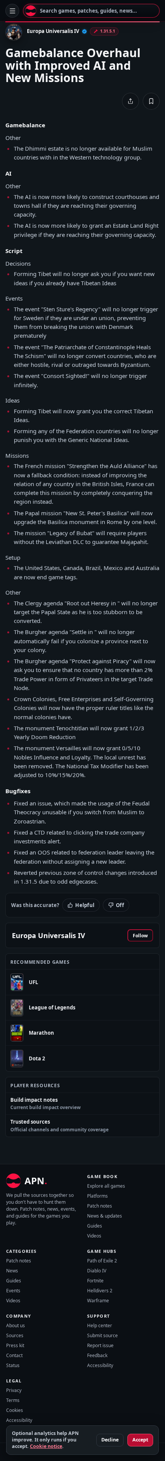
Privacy (13, 1390)
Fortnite (95, 1280)
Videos (94, 1236)
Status (13, 1365)
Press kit (15, 1345)
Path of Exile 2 (102, 1260)
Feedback (97, 1355)
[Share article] (130, 101)
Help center (99, 1325)
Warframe (98, 1300)
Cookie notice (46, 1446)
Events (13, 1290)
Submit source (102, 1335)
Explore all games (106, 1186)
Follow (140, 935)
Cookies (14, 1410)
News (12, 1270)
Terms (13, 1400)
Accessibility (100, 1365)
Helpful (84, 905)
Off (120, 905)
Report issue (100, 1345)
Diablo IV (96, 1270)
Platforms (97, 1196)
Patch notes (99, 1206)
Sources (14, 1335)
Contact (14, 1355)
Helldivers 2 (99, 1290)
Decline (110, 1439)
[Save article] (151, 101)
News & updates (104, 1216)
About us (15, 1325)
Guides (94, 1226)
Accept (140, 1439)
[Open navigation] (12, 11)
